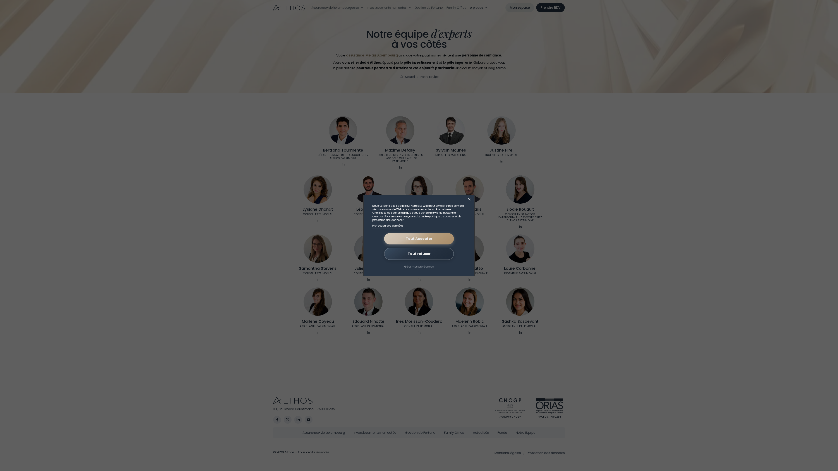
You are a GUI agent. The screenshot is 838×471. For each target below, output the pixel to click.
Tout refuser (419, 253)
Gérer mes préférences (419, 266)
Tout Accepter (419, 238)
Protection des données (387, 225)
